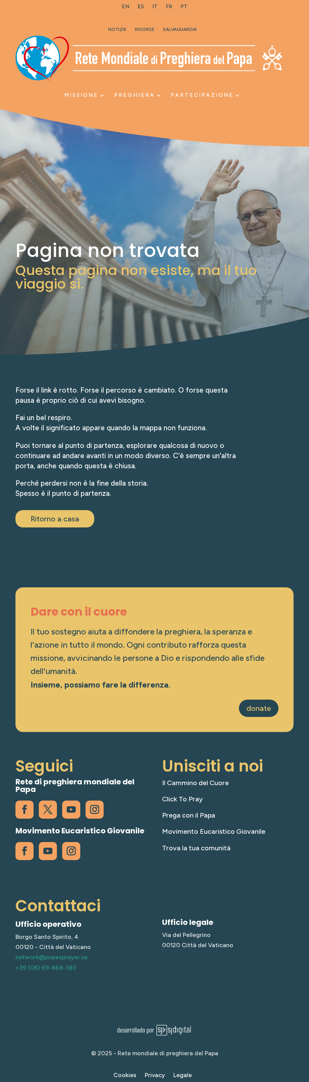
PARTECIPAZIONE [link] (202, 95)
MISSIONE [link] (81, 95)
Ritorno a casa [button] (55, 518)
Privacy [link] (155, 1076)
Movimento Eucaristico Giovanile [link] (213, 831)
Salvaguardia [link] (180, 29)
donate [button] (258, 708)
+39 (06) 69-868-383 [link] (45, 967)
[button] (301, 1027)
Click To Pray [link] (182, 799)
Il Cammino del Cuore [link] (195, 783)
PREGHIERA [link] (134, 95)
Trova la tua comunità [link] (196, 848)
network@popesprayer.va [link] (51, 957)
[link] (125, 8)
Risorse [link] (144, 29)
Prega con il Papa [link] (188, 815)
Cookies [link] (124, 1076)
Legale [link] (182, 1076)
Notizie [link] (117, 29)
